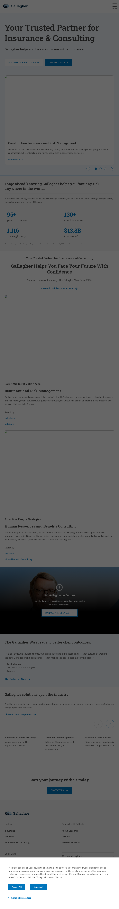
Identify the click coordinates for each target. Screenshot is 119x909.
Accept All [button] (17, 887)
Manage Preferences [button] (21, 897)
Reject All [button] (38, 887)
